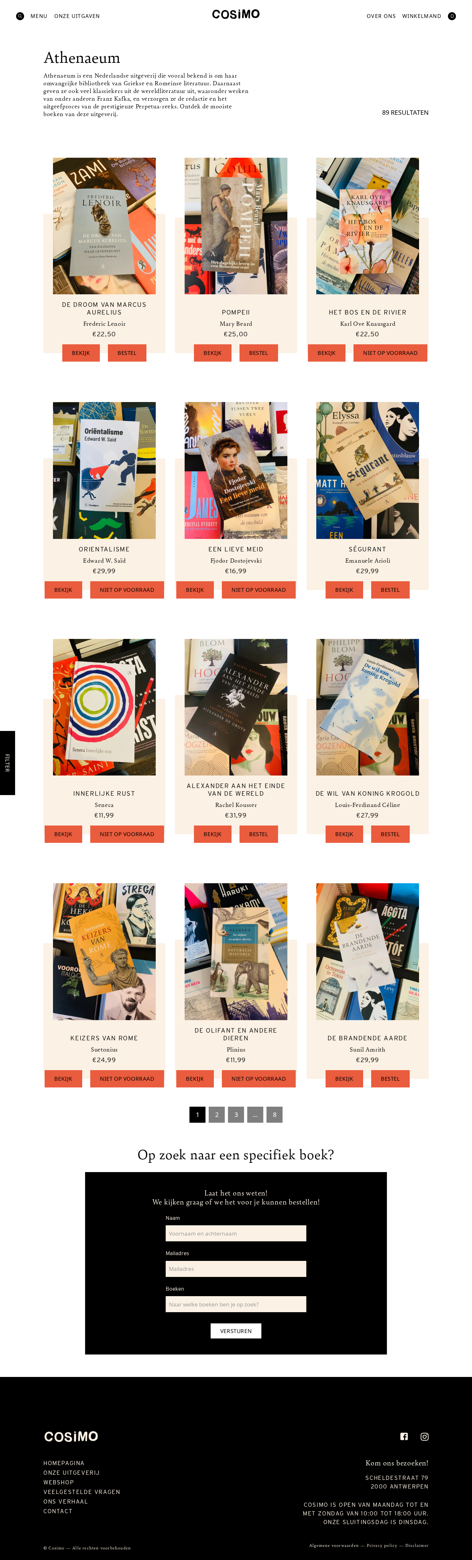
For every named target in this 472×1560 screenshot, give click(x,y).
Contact (58, 1511)
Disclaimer (417, 1545)
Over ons (381, 16)
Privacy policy (383, 1545)
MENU (39, 16)
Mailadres (177, 1253)
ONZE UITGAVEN (77, 16)
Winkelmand (421, 16)
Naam (173, 1218)
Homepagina (64, 1463)
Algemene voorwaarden (334, 1545)
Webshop (58, 1482)
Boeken (175, 1289)
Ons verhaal (65, 1501)
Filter (7, 763)
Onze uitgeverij (71, 1472)
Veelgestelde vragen (81, 1492)
